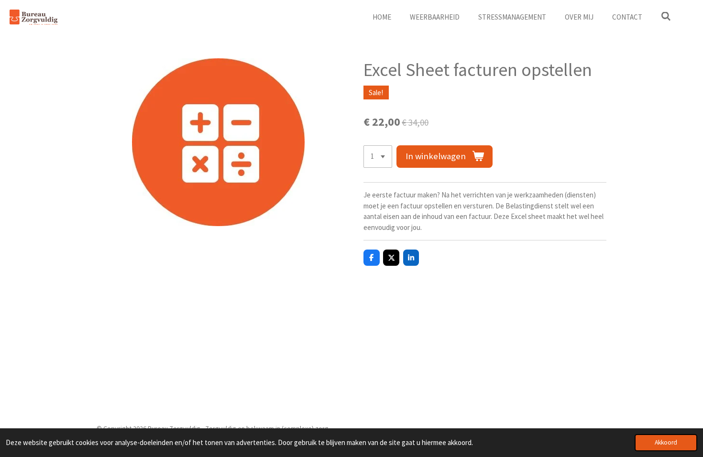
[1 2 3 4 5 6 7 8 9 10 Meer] (377, 156)
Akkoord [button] (666, 442)
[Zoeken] (666, 16)
